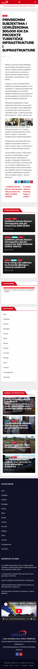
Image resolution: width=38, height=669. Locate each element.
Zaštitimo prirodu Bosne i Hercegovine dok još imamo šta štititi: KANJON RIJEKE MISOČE (18, 243)
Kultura (5, 333)
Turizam (5, 15)
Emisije (17, 665)
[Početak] (4, 619)
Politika (5, 348)
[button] (35, 2)
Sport (5, 362)
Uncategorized (8, 372)
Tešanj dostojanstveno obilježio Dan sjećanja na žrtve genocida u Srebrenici (18, 463)
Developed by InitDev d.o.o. (11, 663)
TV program (24, 665)
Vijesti (11, 665)
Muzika (5, 343)
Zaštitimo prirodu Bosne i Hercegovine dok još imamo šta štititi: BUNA (18, 223)
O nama (6, 665)
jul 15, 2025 (10, 411)
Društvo (7, 260)
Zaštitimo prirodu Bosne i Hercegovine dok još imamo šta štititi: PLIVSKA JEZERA (13, 192)
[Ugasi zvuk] (31, 619)
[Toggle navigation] (19, 2)
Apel (4, 314)
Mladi (5, 338)
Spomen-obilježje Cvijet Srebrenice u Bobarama (17, 446)
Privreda (14, 237)
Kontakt (31, 665)
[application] (19, 611)
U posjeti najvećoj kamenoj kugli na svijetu (26, 192)
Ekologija (8, 218)
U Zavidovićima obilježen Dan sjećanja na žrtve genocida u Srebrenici (18, 425)
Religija (6, 358)
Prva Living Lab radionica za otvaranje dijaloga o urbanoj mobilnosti (18, 264)
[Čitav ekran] (34, 619)
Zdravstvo (6, 377)
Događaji (6, 319)
